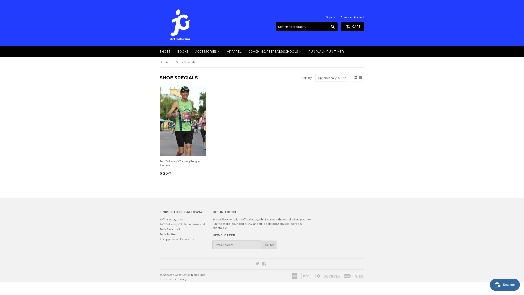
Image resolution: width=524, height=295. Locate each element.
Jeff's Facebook (170, 229)
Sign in (330, 17)
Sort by (307, 78)
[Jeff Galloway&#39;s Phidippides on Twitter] (257, 264)
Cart (355, 26)
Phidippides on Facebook (177, 239)
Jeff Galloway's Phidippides (187, 274)
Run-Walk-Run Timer (326, 51)
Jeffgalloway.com (171, 219)
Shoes (165, 51)
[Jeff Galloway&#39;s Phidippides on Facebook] (264, 264)
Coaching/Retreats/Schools (273, 51)
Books (182, 51)
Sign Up (269, 244)
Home (164, 62)
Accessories (206, 51)
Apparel (234, 51)
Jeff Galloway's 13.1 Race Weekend (182, 224)
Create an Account (352, 17)
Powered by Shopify (173, 279)
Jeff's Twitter (168, 234)
